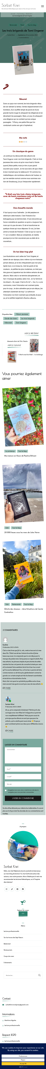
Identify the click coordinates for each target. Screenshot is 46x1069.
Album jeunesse (22, 314)
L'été (7, 528)
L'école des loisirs (11, 318)
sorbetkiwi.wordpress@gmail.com (17, 1005)
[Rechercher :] (20, 975)
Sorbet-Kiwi (11, 35)
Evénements (8, 962)
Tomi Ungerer (8, 159)
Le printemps (10, 451)
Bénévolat (13, 25)
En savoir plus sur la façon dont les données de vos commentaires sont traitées (23, 811)
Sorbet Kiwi (10, 5)
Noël (22, 25)
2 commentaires (24, 37)
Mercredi (8, 323)
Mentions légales (10, 1020)
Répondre (6, 688)
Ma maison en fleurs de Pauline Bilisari (20, 455)
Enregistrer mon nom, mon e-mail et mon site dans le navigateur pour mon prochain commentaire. (23, 791)
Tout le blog (32, 25)
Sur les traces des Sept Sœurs (13, 937)
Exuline (5, 645)
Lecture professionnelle (11, 931)
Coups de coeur (9, 956)
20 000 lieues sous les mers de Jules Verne (21, 532)
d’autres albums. (29, 298)
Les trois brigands (27, 318)
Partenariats (16, 604)
